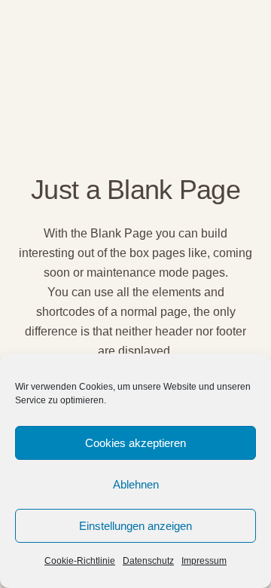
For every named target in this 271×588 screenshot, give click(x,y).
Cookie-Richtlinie (79, 561)
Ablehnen (136, 484)
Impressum (204, 561)
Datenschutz (148, 561)
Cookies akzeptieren (135, 442)
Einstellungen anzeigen (135, 525)
